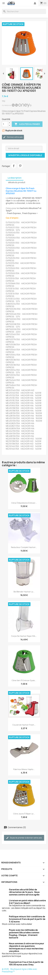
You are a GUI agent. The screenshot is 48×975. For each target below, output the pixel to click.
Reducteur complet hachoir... (24, 547)
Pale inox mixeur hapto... (24, 769)
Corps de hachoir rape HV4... (24, 636)
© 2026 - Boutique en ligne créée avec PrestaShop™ (19, 970)
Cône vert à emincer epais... (24, 680)
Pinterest (20, 165)
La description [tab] (15, 178)
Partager (13, 165)
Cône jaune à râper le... (24, 813)
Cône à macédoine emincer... (24, 503)
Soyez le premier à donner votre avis (26, 838)
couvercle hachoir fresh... (24, 725)
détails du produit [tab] (16, 182)
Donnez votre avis (15, 137)
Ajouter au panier (27, 124)
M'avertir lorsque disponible (25, 155)
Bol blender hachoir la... (24, 591)
